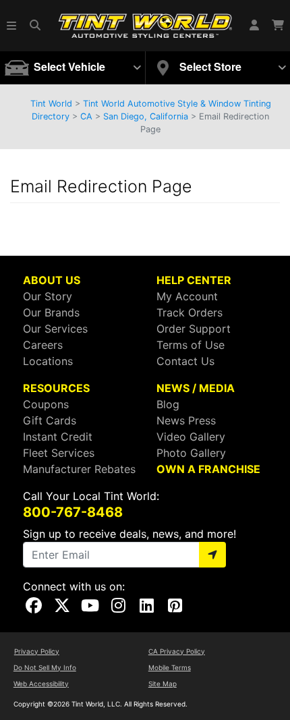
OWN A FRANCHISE (208, 469)
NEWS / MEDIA (195, 388)
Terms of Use (190, 345)
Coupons (46, 404)
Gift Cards (49, 420)
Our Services (55, 328)
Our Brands (51, 312)
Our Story (47, 296)
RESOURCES (56, 388)
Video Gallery (190, 436)
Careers (43, 345)
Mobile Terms (169, 667)
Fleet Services (58, 453)
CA (86, 116)
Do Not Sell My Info (44, 667)
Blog (167, 404)
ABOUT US (51, 280)
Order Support (193, 328)
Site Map (162, 684)
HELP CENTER (193, 280)
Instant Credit (57, 436)
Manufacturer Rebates (79, 469)
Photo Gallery (191, 453)
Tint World (51, 104)
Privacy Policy (36, 651)
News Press (186, 420)
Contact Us (185, 361)
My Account (187, 296)
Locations (48, 361)
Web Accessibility (41, 684)
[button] (12, 25)
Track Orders (189, 312)
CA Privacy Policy (176, 651)
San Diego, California (145, 116)
